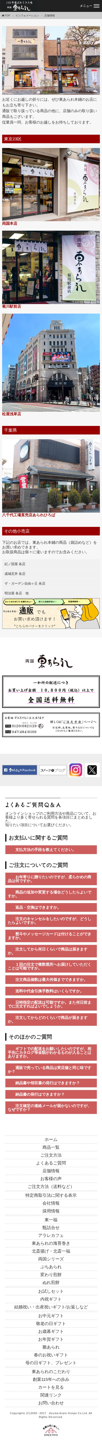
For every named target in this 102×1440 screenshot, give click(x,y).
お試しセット (51, 1291)
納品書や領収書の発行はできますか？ (47, 1083)
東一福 (51, 1219)
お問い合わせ (51, 1403)
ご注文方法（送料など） (51, 1186)
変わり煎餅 (51, 1274)
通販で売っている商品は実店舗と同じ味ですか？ (49, 1069)
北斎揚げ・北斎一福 (51, 1251)
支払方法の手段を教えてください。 (45, 850)
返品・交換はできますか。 (38, 907)
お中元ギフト (51, 1315)
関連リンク (51, 1395)
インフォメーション (27, 15)
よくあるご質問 (51, 1163)
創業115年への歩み (51, 1379)
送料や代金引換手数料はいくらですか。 (49, 991)
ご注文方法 (51, 1155)
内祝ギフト (51, 1299)
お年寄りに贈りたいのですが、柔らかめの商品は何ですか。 (49, 879)
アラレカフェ (51, 1235)
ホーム (51, 1139)
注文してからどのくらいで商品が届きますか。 (48, 1019)
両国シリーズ (51, 1259)
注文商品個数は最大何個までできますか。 (51, 979)
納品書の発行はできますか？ (40, 1094)
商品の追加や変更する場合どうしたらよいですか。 (49, 894)
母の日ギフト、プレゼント (51, 1362)
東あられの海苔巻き (51, 1243)
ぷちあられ (51, 1266)
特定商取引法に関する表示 (51, 1195)
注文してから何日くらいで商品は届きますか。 (48, 951)
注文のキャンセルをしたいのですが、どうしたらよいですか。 (49, 921)
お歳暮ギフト (51, 1331)
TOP (7, 15)
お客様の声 (51, 1178)
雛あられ (51, 1347)
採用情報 (51, 1211)
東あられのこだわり (51, 1371)
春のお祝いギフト (51, 1355)
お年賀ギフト (51, 1339)
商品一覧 (51, 1147)
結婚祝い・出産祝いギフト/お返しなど (51, 1307)
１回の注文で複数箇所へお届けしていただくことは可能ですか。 (49, 966)
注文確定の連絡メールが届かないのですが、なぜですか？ (49, 1107)
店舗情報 (51, 1170)
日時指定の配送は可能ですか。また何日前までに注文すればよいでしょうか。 (49, 1004)
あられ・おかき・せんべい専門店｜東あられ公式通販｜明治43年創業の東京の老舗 (19, 6)
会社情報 (51, 1203)
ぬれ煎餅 (51, 1282)
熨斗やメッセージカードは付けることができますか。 (49, 936)
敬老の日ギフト (51, 1323)
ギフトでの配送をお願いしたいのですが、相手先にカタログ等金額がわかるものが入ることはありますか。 (49, 1052)
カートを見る (51, 1387)
